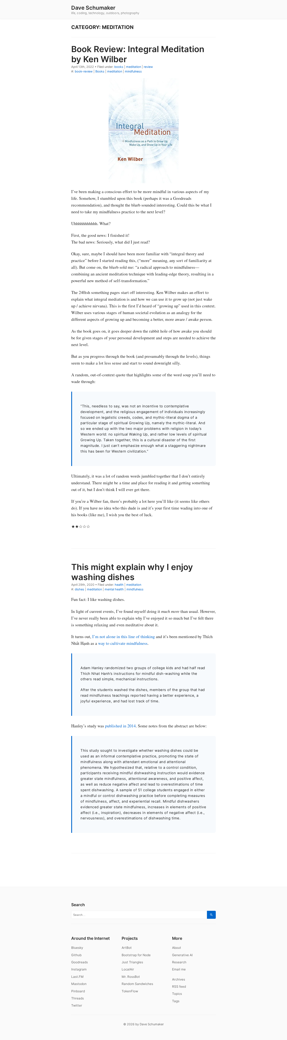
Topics (177, 994)
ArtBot (127, 948)
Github (76, 955)
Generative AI (182, 955)
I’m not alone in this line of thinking (123, 636)
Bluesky (77, 948)
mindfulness (133, 71)
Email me (179, 969)
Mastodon (79, 984)
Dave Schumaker (93, 8)
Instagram (79, 969)
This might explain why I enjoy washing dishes (132, 572)
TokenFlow (130, 991)
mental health (114, 589)
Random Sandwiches (137, 984)
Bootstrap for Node (136, 955)
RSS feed (179, 987)
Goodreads (79, 962)
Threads (77, 998)
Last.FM (77, 977)
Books (99, 71)
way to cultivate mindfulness (122, 643)
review (148, 66)
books (118, 66)
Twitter (76, 1005)
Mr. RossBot (131, 977)
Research (179, 962)
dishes (79, 589)
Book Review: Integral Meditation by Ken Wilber (137, 54)
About (176, 948)
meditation (133, 66)
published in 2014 (120, 726)
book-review (84, 71)
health (119, 584)
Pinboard (78, 991)
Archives (178, 979)
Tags (175, 1001)
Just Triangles (132, 962)
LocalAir (128, 969)
